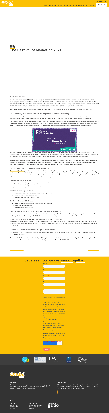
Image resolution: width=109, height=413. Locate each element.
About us (13, 382)
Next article (93, 248)
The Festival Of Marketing (17, 171)
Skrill (59, 160)
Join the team (61, 382)
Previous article (17, 248)
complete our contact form (79, 240)
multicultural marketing (66, 122)
